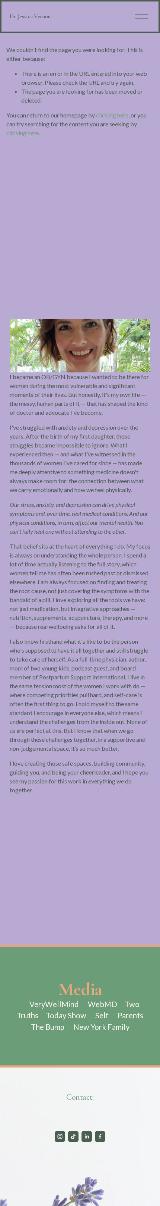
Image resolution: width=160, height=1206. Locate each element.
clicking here (112, 115)
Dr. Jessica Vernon (30, 16)
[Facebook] (100, 1136)
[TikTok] (73, 1136)
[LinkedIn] (86, 1136)
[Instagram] (60, 1136)
